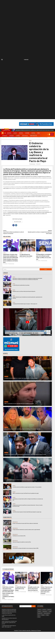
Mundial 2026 (40, 613)
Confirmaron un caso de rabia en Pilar (19, 535)
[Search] (48, 134)
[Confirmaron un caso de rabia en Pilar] (7, 535)
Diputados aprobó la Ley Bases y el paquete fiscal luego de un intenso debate (40, 232)
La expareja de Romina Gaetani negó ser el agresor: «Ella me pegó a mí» (25, 303)
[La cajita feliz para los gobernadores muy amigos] (27, 245)
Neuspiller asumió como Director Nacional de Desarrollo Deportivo (24, 291)
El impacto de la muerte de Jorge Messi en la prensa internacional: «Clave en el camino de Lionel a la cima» (25, 454)
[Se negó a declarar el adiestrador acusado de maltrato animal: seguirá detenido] (7, 529)
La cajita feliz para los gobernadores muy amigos (21, 285)
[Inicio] (2, 133)
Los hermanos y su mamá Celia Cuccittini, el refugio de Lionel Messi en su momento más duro (22, 429)
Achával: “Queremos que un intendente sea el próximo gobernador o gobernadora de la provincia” (46, 590)
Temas (39, 616)
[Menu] (5, 133)
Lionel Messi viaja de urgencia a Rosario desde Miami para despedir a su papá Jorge (20, 479)
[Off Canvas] (2, 59)
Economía (44, 609)
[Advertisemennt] (36, 123)
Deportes (6, 376)
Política (30, 140)
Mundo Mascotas (33, 135)
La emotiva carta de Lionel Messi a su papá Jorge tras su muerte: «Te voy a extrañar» (21, 378)
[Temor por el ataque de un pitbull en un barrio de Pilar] (7, 541)
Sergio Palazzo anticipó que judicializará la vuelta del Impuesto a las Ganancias (13, 232)
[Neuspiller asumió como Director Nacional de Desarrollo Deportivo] (7, 290)
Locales (14, 295)
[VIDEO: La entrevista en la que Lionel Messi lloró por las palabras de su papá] (27, 394)
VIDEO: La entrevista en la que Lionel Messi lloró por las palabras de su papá (19, 403)
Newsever (33, 630)
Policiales (11, 135)
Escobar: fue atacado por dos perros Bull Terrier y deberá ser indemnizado (25, 523)
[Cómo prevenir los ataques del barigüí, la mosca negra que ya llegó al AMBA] (7, 547)
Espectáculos (25, 135)
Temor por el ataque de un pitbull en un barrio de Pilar (22, 541)
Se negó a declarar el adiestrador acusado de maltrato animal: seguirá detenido (26, 529)
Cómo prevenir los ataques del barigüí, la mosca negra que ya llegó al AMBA (25, 548)
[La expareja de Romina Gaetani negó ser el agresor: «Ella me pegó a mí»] (7, 303)
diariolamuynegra (17, 219)
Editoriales (4, 135)
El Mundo (18, 135)
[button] (5, 133)
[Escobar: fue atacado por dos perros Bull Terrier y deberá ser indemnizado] (7, 522)
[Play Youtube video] (27, 322)
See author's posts (17, 221)
